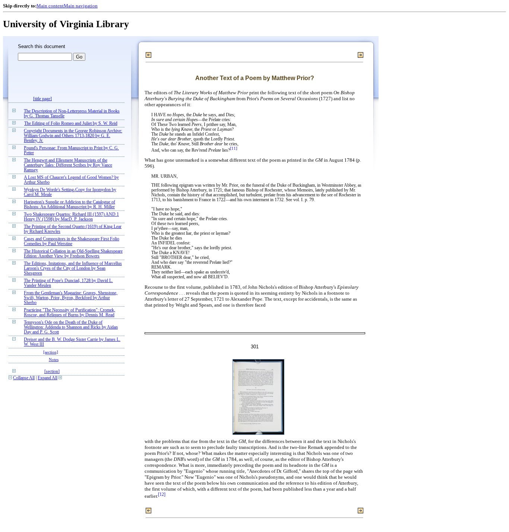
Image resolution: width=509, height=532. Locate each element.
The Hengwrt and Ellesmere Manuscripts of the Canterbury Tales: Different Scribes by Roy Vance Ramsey (68, 165)
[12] (161, 494)
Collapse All (24, 378)
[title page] (42, 98)
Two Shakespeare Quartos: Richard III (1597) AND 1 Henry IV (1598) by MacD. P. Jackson (71, 217)
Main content (50, 6)
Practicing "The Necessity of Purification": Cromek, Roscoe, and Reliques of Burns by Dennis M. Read (69, 312)
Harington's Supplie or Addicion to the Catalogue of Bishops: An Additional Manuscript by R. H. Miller (69, 204)
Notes (54, 359)
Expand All (47, 378)
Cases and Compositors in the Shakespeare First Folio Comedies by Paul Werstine (71, 241)
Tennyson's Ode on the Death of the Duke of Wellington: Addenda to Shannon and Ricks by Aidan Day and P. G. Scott (71, 327)
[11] (233, 148)
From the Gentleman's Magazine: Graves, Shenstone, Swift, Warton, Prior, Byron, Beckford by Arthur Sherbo (70, 298)
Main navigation (81, 6)
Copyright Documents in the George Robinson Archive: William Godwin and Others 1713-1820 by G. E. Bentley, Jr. (73, 136)
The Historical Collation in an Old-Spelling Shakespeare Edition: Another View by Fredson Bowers (73, 254)
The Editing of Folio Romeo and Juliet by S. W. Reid (70, 123)
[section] (50, 352)
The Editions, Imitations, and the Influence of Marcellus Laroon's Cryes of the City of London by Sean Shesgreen (73, 268)
